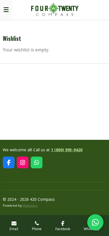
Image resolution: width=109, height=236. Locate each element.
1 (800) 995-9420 (66, 149)
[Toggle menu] (6, 10)
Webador (30, 205)
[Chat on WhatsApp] (95, 222)
